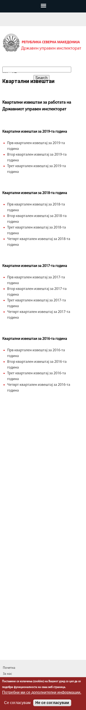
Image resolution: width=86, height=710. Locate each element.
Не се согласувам (52, 703)
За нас (7, 674)
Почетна (9, 668)
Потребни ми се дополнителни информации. (41, 692)
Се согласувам (17, 703)
